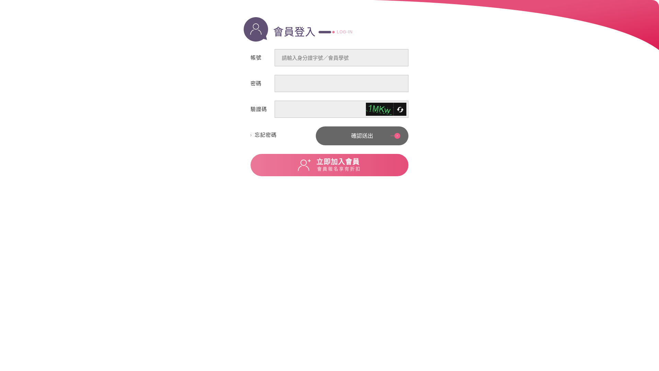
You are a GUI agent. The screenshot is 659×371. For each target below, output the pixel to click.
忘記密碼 (266, 135)
